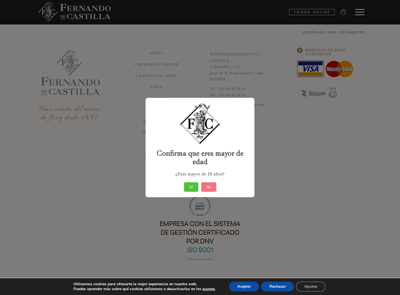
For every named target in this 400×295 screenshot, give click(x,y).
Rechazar (277, 286)
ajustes (208, 289)
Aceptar (244, 286)
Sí (191, 187)
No (209, 187)
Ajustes (310, 286)
